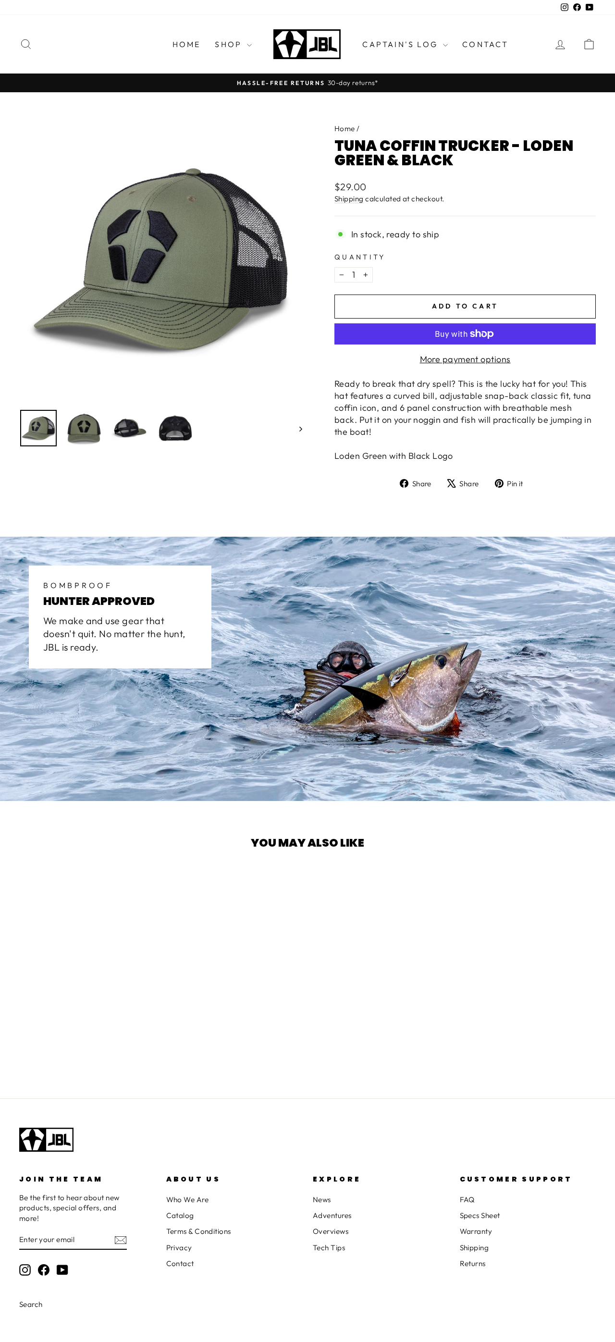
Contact (485, 44)
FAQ (467, 1199)
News (322, 1199)
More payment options (465, 359)
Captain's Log (401, 44)
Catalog (180, 1215)
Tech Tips (329, 1247)
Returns (473, 1263)
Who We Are (187, 1199)
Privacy (179, 1247)
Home (186, 44)
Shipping (349, 198)
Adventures (332, 1215)
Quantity (360, 257)
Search (31, 1304)
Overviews (330, 1231)
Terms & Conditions (198, 1231)
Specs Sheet (480, 1215)
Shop (230, 44)
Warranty (476, 1231)
